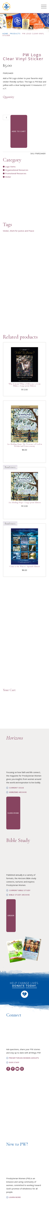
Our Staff (14, 1062)
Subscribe (13, 813)
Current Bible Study (19, 890)
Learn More (15, 1197)
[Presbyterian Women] (6, 6)
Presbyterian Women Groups (24, 1058)
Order (11, 915)
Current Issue (16, 788)
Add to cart (19, 131)
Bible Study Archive (19, 895)
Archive (18, 792)
